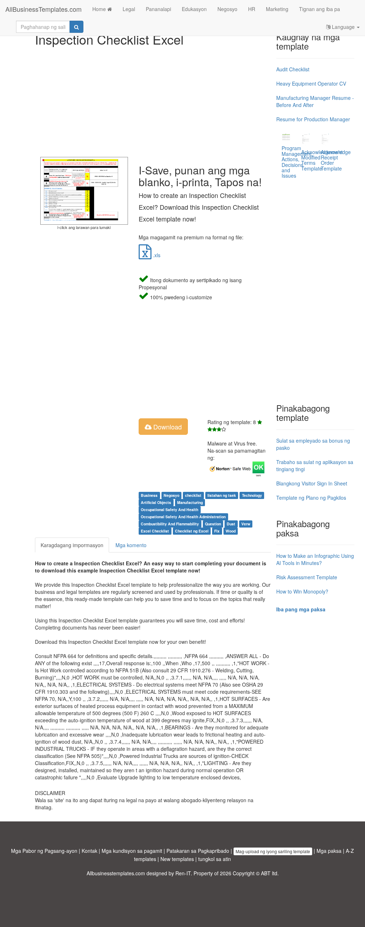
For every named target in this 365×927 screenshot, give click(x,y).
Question (213, 523)
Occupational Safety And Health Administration (183, 516)
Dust (231, 523)
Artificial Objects (156, 502)
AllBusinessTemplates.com (43, 9)
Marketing (277, 8)
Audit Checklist (292, 69)
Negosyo (227, 8)
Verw (245, 523)
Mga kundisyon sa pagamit (132, 850)
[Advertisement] (153, 100)
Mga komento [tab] (130, 545)
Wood (231, 531)
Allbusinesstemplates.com (116, 873)
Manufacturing (190, 502)
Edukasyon (194, 8)
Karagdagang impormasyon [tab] (72, 545)
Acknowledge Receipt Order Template (336, 160)
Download (166, 426)
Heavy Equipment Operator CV (311, 83)
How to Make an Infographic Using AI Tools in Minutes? (315, 559)
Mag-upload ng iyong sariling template (273, 851)
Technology (252, 495)
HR (251, 8)
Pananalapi (158, 8)
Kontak (89, 850)
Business (149, 495)
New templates (177, 858)
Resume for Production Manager (313, 119)
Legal (129, 8)
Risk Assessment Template (306, 577)
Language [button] (343, 26)
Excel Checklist (155, 531)
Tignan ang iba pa (319, 8)
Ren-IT (183, 873)
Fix (217, 531)
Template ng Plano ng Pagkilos (311, 497)
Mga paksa (329, 850)
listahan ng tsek (221, 495)
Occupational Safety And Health (169, 509)
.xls (155, 255)
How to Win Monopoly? (302, 591)
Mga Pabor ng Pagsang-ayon (44, 850)
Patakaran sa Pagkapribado (197, 850)
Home (99, 8)
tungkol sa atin (214, 858)
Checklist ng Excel (192, 531)
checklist (193, 495)
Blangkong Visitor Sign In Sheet (311, 483)
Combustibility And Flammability (170, 523)
